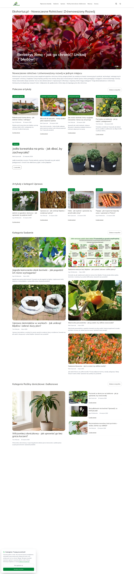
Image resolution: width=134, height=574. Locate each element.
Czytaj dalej (17, 167)
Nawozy (90, 4)
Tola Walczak (71, 122)
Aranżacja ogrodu (18, 96)
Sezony (96, 4)
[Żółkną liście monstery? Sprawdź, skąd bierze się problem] (67, 42)
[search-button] (116, 4)
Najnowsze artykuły (45, 4)
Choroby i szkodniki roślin (48, 96)
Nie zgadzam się (18, 565)
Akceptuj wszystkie (18, 569)
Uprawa (62, 4)
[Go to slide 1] (115, 66)
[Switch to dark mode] (120, 3)
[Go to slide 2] (117, 66)
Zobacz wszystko (114, 90)
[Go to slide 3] (118, 66)
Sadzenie (56, 4)
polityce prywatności (24, 561)
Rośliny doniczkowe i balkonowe (76, 4)
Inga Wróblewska (21, 63)
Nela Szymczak (44, 123)
